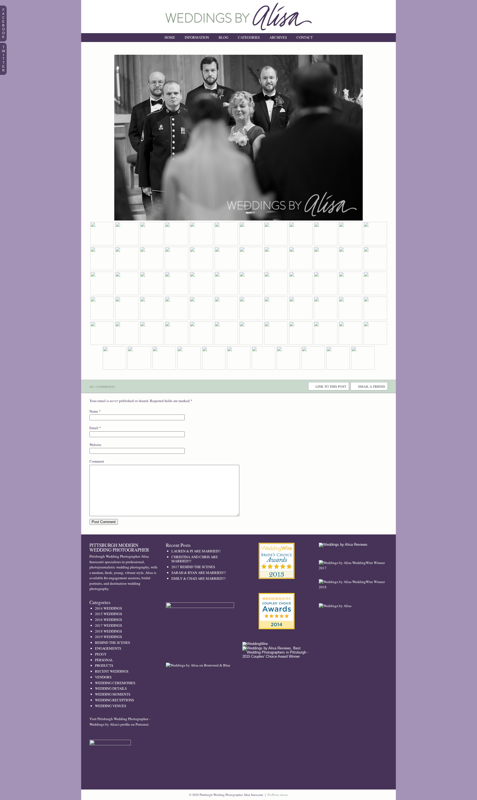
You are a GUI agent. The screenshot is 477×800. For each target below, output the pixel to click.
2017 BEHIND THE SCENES (193, 566)
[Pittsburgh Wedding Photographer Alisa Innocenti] (238, 31)
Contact (304, 37)
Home (170, 37)
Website (95, 444)
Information (197, 37)
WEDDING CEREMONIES (115, 682)
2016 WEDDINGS (108, 619)
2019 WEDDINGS (108, 636)
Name (93, 411)
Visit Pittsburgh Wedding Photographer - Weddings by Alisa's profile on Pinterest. (119, 721)
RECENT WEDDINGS (111, 671)
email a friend (371, 386)
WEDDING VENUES (110, 705)
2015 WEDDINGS (108, 613)
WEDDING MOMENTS (112, 694)
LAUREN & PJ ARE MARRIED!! (196, 551)
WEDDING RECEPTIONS (114, 699)
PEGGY (101, 654)
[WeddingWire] (255, 644)
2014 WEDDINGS (108, 608)
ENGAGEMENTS (108, 648)
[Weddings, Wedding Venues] (277, 547)
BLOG (223, 37)
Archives (278, 37)
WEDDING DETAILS (111, 688)
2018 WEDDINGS (108, 631)
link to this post (331, 386)
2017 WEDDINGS (108, 625)
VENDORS (103, 677)
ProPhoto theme (277, 795)
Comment (96, 461)
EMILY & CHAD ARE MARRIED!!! (198, 578)
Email (93, 427)
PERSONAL (104, 659)
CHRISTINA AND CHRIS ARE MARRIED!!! (194, 559)
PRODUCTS (104, 665)
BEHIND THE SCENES (112, 642)
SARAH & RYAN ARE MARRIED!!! (198, 572)
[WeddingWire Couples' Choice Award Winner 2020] (335, 605)
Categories (249, 37)
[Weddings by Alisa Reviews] (343, 544)
